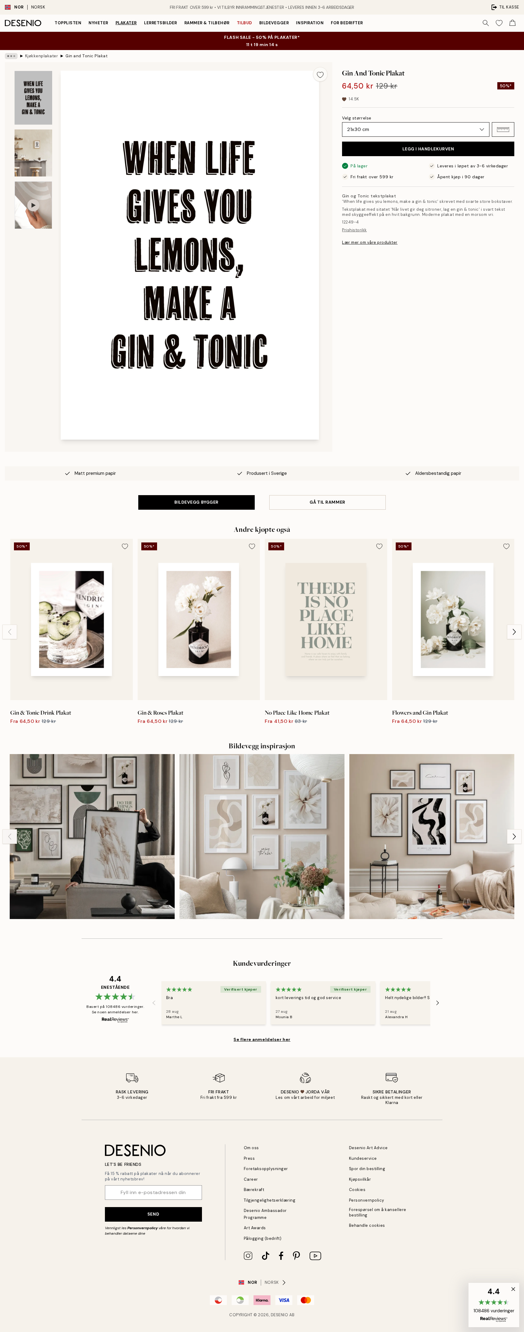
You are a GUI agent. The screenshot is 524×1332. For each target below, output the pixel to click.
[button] (503, 129)
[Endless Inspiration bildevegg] (262, 836)
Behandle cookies (367, 1225)
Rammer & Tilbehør (207, 22)
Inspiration (310, 22)
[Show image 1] (33, 98)
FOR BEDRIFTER (347, 22)
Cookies (357, 1189)
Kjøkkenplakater (41, 56)
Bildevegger (274, 22)
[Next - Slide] (514, 632)
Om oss (251, 1147)
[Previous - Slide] (9, 632)
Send (153, 1214)
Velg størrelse (356, 118)
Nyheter (98, 22)
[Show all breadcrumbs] (11, 56)
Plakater (126, 22)
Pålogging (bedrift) (263, 1238)
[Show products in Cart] (512, 23)
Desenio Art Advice (368, 1147)
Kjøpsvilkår (360, 1179)
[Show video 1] (33, 205)
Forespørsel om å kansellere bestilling (377, 1212)
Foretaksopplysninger (266, 1168)
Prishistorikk (354, 230)
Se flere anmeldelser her (261, 1039)
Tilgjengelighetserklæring (270, 1200)
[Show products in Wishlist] (499, 23)
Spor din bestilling (367, 1168)
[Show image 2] (33, 152)
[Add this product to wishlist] (320, 74)
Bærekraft (254, 1189)
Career (251, 1179)
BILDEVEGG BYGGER (196, 502)
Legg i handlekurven (428, 149)
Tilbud (244, 22)
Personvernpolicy (142, 1228)
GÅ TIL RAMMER (327, 502)
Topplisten (68, 22)
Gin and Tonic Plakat (87, 56)
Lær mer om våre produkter (370, 242)
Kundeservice (363, 1158)
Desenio (279, 1314)
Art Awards (255, 1227)
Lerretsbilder (160, 22)
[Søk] (485, 23)
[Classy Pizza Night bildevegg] (431, 836)
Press (249, 1158)
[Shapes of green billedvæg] (92, 836)
